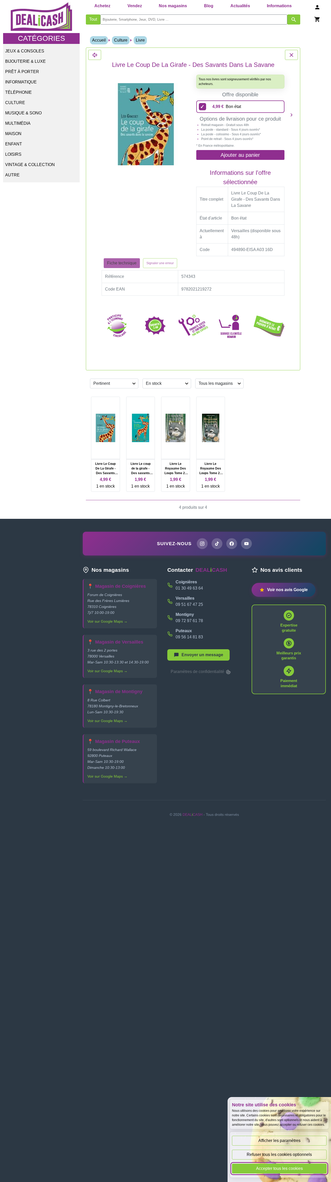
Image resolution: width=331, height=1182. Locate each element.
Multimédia (18, 123)
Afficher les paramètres (279, 1140)
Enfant (13, 144)
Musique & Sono (23, 113)
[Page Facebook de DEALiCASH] (231, 543)
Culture (15, 102)
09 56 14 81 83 (189, 637)
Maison (13, 133)
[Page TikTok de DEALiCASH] (217, 543)
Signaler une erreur (160, 263)
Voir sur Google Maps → (107, 621)
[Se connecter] (317, 7)
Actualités (240, 6)
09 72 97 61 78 (189, 621)
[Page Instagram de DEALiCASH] (202, 543)
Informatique (21, 82)
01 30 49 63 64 (189, 588)
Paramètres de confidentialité (198, 671)
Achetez (102, 6)
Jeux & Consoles (24, 51)
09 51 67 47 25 (189, 604)
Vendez (134, 6)
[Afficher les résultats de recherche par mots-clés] (293, 19)
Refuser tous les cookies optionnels (279, 1154)
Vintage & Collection (30, 164)
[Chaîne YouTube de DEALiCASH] (246, 543)
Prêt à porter (22, 71)
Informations (279, 6)
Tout (93, 19)
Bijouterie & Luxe (25, 61)
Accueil (99, 40)
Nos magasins (173, 6)
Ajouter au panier (240, 155)
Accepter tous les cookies (279, 1168)
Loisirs (13, 154)
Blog (208, 6)
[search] (193, 19)
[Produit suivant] (291, 115)
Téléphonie (18, 92)
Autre (12, 175)
